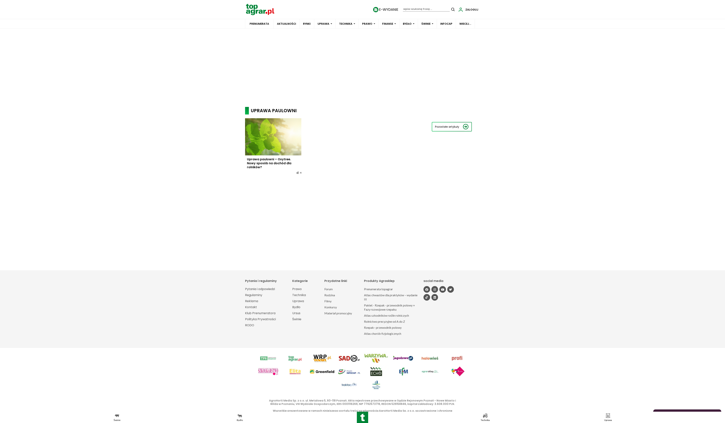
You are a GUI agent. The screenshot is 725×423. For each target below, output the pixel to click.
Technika (345, 24)
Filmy (328, 301)
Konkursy (330, 307)
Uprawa (323, 24)
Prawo (367, 24)
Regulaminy (253, 295)
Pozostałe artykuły (447, 127)
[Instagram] (434, 289)
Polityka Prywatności (260, 319)
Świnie (425, 24)
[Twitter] (450, 289)
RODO (249, 325)
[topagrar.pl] (260, 9)
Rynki (307, 24)
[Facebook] (426, 289)
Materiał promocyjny (338, 313)
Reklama (251, 301)
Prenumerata (259, 24)
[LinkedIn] (434, 297)
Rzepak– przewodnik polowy (383, 327)
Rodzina (329, 295)
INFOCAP (446, 24)
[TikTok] (426, 297)
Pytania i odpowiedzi (260, 289)
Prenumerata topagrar (378, 289)
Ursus (296, 313)
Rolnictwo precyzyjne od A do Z (384, 321)
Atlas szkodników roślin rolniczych (386, 315)
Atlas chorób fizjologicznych (382, 333)
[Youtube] (442, 289)
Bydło (407, 24)
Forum (328, 289)
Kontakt (251, 307)
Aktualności (286, 24)
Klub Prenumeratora (260, 313)
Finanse (387, 24)
